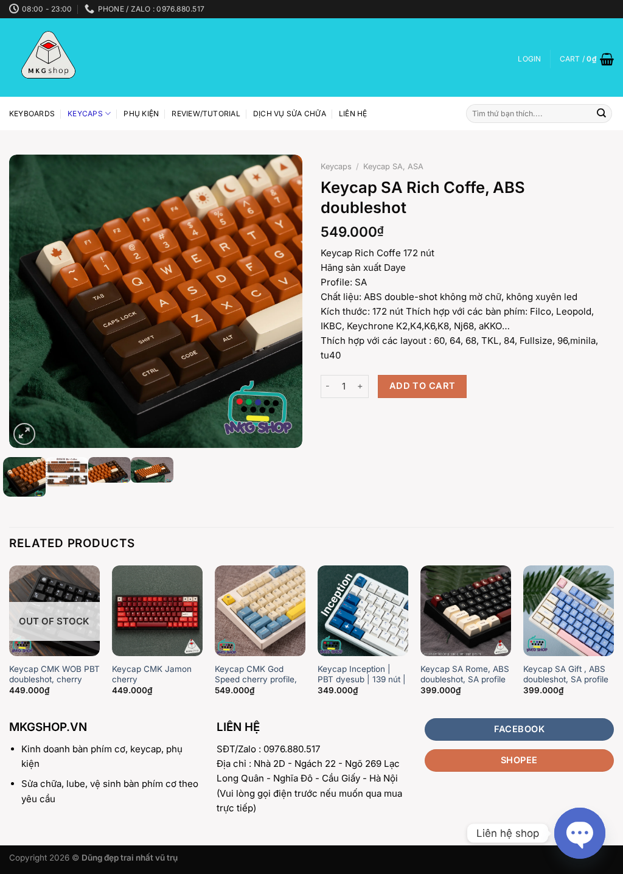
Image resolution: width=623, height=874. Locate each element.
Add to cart (422, 385)
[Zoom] (24, 434)
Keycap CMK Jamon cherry (152, 674)
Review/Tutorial (206, 113)
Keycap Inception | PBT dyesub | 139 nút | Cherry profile (362, 679)
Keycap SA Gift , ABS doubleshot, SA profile (565, 674)
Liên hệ (353, 113)
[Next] (281, 301)
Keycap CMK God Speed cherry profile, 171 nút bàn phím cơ (256, 679)
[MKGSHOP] (87, 57)
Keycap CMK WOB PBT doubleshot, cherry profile (54, 679)
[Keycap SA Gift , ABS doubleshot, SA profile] (568, 610)
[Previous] (30, 301)
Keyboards (32, 113)
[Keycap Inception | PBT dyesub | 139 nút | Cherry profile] (363, 610)
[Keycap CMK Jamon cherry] (157, 610)
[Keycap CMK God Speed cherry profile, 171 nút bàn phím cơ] (260, 610)
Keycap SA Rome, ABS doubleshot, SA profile (464, 674)
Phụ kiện (141, 113)
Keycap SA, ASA (393, 166)
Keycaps (85, 113)
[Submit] (601, 114)
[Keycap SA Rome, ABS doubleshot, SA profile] (465, 610)
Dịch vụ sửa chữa (289, 113)
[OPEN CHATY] (579, 833)
